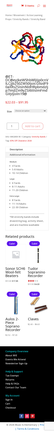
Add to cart (32, 126)
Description (16, 149)
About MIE (11, 355)
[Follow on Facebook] (21, 416)
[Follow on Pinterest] (32, 416)
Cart (7, 403)
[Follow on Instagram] (27, 416)
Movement (19, 15)
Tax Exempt (12, 375)
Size (9, 111)
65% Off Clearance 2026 (21, 140)
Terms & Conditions (28, 428)
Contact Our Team (15, 387)
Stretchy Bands (21, 19)
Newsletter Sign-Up (16, 363)
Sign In (9, 399)
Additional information (22, 154)
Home (8, 15)
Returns (9, 379)
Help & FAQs (12, 383)
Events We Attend (15, 359)
